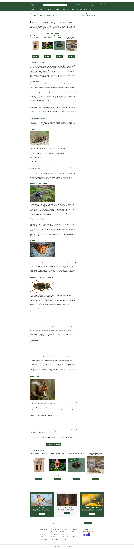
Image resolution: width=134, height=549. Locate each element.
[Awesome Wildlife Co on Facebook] (104, 3)
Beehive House (54, 533)
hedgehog (34, 356)
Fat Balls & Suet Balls (55, 537)
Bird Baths (66, 9)
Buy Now (36, 56)
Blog (40, 531)
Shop (87, 3)
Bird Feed (32, 9)
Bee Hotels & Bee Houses (45, 541)
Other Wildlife (74, 9)
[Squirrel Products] (67, 500)
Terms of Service (65, 537)
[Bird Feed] (41, 500)
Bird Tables (48, 9)
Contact (98, 3)
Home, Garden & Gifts (85, 9)
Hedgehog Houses (43, 539)
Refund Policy (64, 534)
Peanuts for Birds (54, 541)
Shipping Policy (65, 536)
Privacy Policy (64, 533)
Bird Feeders (40, 9)
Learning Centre (92, 3)
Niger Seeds (53, 536)
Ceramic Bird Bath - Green (56, 531)
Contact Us (64, 539)
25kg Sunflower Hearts (55, 534)
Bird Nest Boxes (43, 537)
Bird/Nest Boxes (57, 9)
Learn (95, 9)
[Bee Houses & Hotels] (92, 500)
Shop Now (42, 514)
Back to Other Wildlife (54, 444)
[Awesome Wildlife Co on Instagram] (102, 3)
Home (84, 3)
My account (64, 541)
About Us (63, 531)
